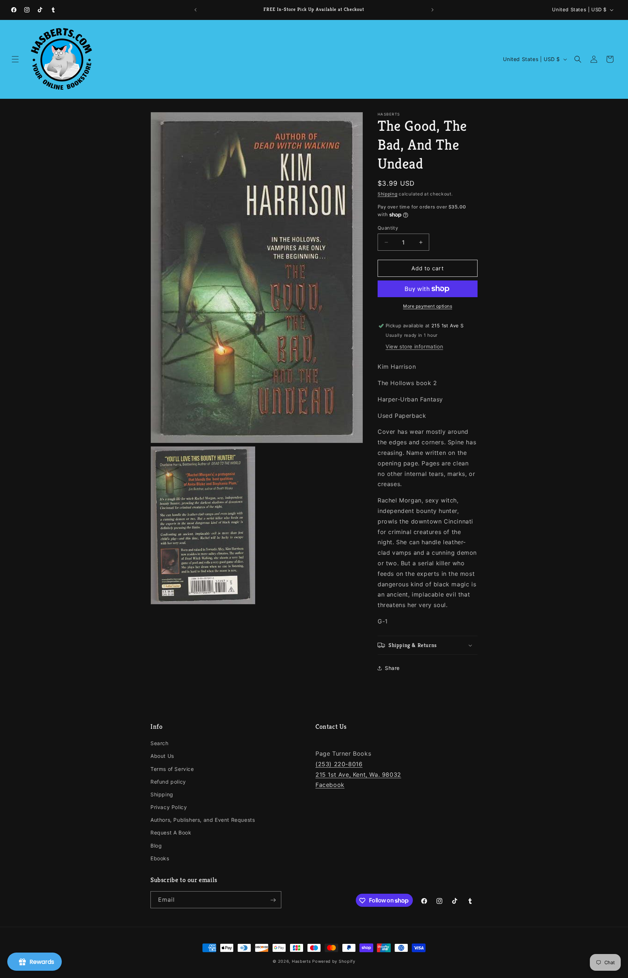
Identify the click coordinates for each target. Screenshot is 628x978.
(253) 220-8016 (338, 764)
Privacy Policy (168, 807)
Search (159, 743)
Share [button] (392, 668)
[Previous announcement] (196, 10)
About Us (162, 756)
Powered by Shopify (333, 961)
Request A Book (170, 833)
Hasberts (301, 961)
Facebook (330, 785)
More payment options (427, 306)
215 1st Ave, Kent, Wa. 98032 (358, 774)
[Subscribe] (273, 900)
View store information (414, 346)
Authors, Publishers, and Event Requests (202, 820)
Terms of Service (172, 769)
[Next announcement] (432, 10)
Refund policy (168, 782)
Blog (156, 845)
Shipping (388, 194)
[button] (15, 59)
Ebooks (159, 858)
